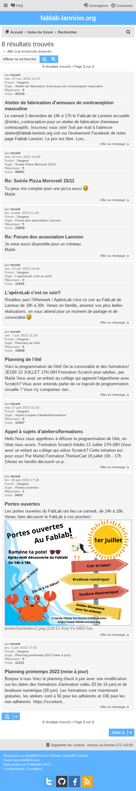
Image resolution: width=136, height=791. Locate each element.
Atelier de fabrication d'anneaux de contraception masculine (59, 86)
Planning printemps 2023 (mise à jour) (43, 655)
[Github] (61, 781)
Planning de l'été (27, 343)
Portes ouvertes (26, 487)
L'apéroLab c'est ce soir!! (33, 276)
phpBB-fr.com (30, 760)
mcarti (15, 75)
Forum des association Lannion (38, 220)
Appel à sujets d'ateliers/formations (40, 415)
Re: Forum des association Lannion (44, 236)
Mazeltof (36, 764)
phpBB (31, 755)
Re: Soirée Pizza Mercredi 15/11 (39, 180)
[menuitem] (16, 5)
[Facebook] (74, 781)
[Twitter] (49, 781)
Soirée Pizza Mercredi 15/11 (35, 164)
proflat (16, 764)
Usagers (23, 82)
